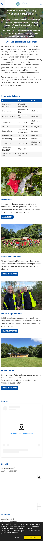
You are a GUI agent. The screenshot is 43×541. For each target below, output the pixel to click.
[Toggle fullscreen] (39, 476)
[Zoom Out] (39, 508)
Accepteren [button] (33, 537)
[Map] (21, 492)
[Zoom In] (39, 504)
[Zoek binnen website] (2, 4)
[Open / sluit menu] (40, 4)
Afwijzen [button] (16, 537)
